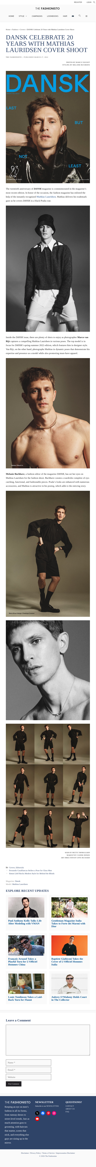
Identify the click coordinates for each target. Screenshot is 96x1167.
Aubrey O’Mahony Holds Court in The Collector (69, 998)
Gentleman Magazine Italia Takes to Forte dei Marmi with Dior (68, 923)
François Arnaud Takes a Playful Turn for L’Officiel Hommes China (22, 961)
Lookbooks (52, 16)
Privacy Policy (35, 1153)
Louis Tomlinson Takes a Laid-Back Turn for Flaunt (25, 998)
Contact (70, 1106)
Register (78, 2)
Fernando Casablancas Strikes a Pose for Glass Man (30, 870)
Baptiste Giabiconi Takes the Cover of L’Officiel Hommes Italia (67, 961)
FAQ (67, 1112)
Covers (22, 29)
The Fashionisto (14, 57)
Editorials (20, 867)
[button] (94, 2)
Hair (65, 16)
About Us (70, 1109)
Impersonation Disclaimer (65, 1153)
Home (11, 16)
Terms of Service (48, 1153)
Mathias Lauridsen (46, 196)
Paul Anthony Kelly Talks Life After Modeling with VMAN (25, 922)
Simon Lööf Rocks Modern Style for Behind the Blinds (31, 873)
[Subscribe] (73, 16)
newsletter (52, 1106)
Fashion (15, 29)
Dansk (17, 881)
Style (21, 16)
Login (89, 2)
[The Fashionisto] (47, 8)
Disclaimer (25, 1153)
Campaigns (37, 16)
